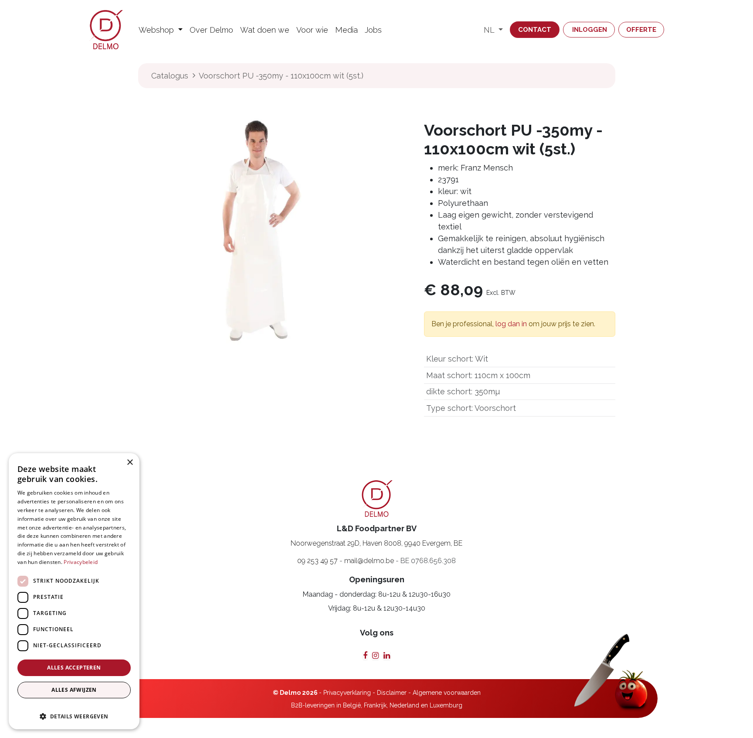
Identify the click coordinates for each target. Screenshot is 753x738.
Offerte (641, 30)
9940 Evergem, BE (433, 543)
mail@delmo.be (369, 561)
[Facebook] (365, 655)
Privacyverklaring (347, 692)
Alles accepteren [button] (74, 667)
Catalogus (169, 75)
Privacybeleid (81, 562)
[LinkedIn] (386, 655)
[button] (74, 712)
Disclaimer (392, 692)
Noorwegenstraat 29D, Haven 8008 (346, 543)
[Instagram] (375, 655)
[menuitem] (160, 29)
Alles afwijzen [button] (74, 690)
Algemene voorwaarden (447, 692)
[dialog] (74, 591)
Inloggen (589, 30)
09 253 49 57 (317, 561)
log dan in (511, 324)
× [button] (129, 462)
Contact (534, 30)
